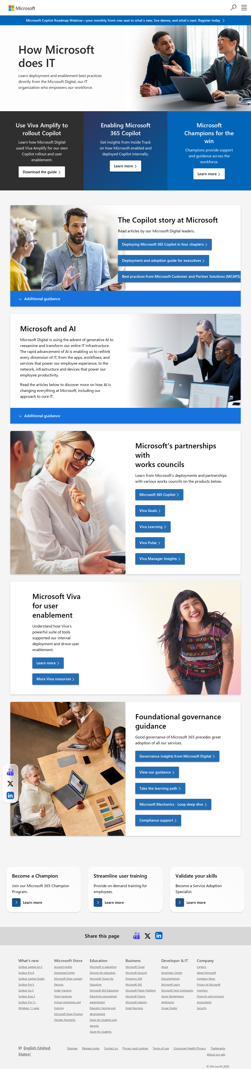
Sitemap (72, 1048)
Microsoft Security (136, 973)
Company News (206, 978)
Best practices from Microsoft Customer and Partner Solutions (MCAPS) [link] (181, 276)
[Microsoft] (22, 8)
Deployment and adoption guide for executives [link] (161, 260)
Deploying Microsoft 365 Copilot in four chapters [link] (163, 244)
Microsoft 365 (134, 984)
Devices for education (102, 973)
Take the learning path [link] (158, 788)
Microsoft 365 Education (104, 990)
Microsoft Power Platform (141, 990)
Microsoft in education (103, 967)
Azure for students (101, 1031)
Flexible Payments (64, 1020)
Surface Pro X (26, 984)
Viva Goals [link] (148, 510)
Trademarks (218, 1048)
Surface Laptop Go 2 (30, 967)
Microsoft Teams (135, 996)
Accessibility (204, 1002)
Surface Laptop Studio (31, 978)
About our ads (216, 1054)
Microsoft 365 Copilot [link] (157, 494)
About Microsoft (206, 973)
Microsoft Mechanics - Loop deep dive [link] (171, 804)
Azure (164, 967)
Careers (201, 967)
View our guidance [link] (155, 772)
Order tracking (62, 990)
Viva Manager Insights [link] (158, 558)
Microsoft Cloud (135, 967)
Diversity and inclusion (210, 996)
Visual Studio (169, 1008)
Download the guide (40, 171)
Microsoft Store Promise (68, 1014)
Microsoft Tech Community (177, 990)
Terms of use (161, 1048)
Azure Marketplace (172, 996)
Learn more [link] (46, 662)
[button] (125, 299)
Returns (58, 984)
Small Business (134, 1008)
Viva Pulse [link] (148, 542)
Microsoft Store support (68, 978)
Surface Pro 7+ (27, 1002)
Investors (202, 990)
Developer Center (171, 973)
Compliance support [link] (156, 820)
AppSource (167, 1002)
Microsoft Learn (170, 984)
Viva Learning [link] (151, 526)
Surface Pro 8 (26, 973)
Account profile (63, 967)
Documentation (170, 978)
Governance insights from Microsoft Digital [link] (175, 756)
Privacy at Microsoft (208, 984)
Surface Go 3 (26, 990)
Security (201, 1008)
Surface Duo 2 (26, 996)
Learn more (123, 165)
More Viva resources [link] (54, 678)
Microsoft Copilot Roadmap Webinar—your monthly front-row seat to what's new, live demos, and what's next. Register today (123, 20)
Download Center (64, 973)
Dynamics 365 (134, 978)
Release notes (91, 1048)
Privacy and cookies (135, 1048)
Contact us (111, 1048)
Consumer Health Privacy (190, 1048)
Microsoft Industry (136, 1002)
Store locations (63, 996)
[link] (136, 935)
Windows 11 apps (28, 1008)
